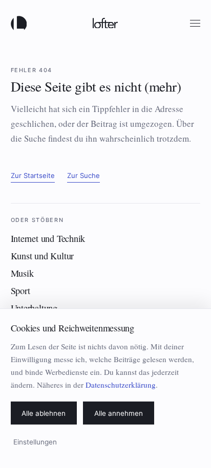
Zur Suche (83, 175)
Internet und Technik (48, 238)
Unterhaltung (34, 308)
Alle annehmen (118, 413)
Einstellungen (35, 442)
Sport (20, 290)
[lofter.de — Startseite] (21, 23)
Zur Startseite (33, 175)
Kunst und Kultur (42, 256)
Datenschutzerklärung (121, 385)
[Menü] (195, 23)
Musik (22, 273)
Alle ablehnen (44, 413)
